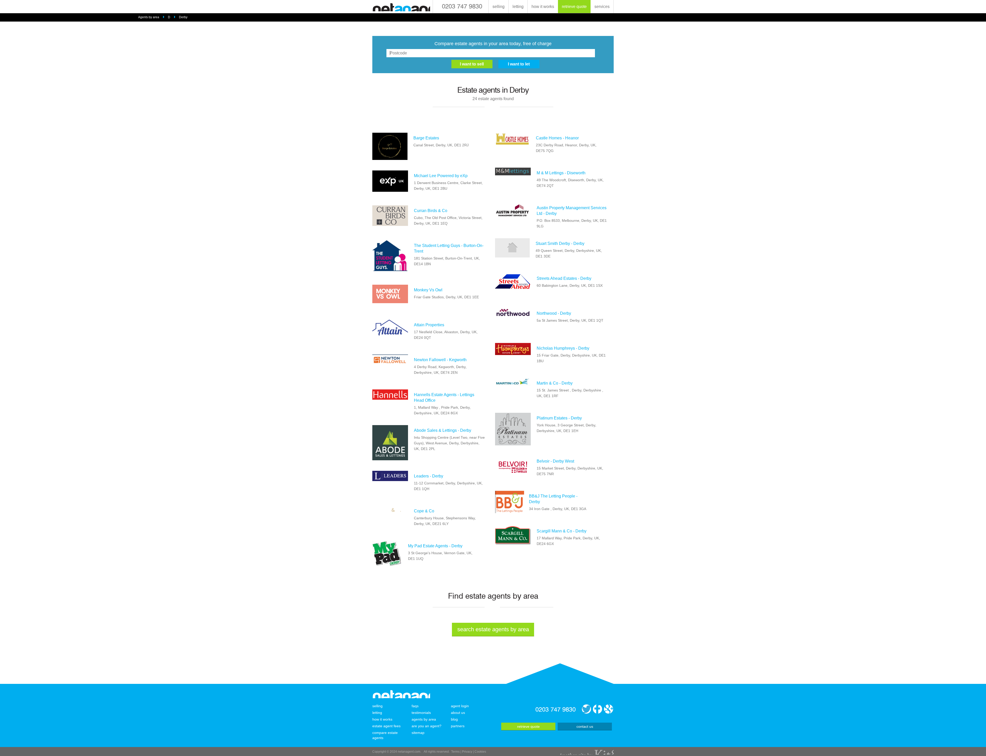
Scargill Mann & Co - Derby (561, 531)
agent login (460, 706)
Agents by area (148, 17)
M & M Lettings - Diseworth (561, 173)
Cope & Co (424, 511)
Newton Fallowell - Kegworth (440, 360)
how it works (543, 6)
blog (454, 719)
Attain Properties (429, 325)
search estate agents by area (493, 629)
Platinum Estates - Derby (559, 418)
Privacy (467, 751)
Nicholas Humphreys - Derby (563, 348)
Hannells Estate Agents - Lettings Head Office (444, 398)
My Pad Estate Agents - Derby (435, 546)
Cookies (480, 751)
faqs (415, 706)
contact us (584, 726)
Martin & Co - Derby (555, 383)
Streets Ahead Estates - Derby (564, 278)
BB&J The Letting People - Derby (553, 499)
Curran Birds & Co (430, 210)
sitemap (418, 733)
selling (498, 6)
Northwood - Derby (554, 313)
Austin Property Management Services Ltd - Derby (571, 211)
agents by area (424, 719)
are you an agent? (426, 726)
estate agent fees (386, 726)
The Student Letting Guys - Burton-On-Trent (448, 248)
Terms (455, 751)
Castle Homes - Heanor (557, 138)
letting (518, 6)
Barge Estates (426, 138)
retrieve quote (574, 6)
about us (458, 713)
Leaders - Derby (428, 476)
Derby (183, 17)
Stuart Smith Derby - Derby (560, 243)
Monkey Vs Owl (428, 290)
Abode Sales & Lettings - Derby (442, 430)
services (602, 6)
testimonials (421, 713)
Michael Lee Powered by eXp (441, 176)
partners (457, 726)
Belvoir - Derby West (555, 461)
